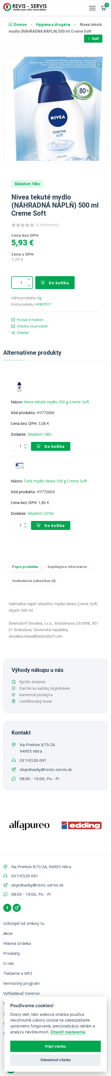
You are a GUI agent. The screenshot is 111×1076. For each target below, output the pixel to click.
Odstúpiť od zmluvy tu (23, 923)
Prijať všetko (55, 1046)
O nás (8, 963)
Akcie (8, 933)
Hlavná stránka (17, 943)
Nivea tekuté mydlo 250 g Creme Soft (56, 401)
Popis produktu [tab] (25, 567)
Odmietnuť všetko (55, 1060)
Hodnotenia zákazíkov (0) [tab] (34, 581)
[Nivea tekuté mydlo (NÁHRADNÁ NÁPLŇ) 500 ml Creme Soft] (55, 109)
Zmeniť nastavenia (67, 1032)
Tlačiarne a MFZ (17, 973)
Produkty (11, 953)
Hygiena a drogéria (53, 24)
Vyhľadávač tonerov (21, 993)
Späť (95, 38)
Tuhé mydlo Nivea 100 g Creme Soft (55, 480)
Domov (20, 24)
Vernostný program (21, 983)
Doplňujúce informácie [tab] (67, 567)
